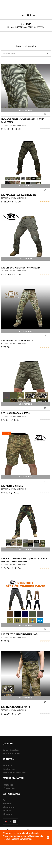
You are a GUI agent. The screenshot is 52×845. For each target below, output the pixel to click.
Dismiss (48, 837)
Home (10, 27)
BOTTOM (4, 125)
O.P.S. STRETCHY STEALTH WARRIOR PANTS (20, 634)
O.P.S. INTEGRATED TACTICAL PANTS (17, 340)
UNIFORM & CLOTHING (25, 27)
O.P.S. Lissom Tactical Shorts (15, 413)
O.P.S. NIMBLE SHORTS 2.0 (12, 486)
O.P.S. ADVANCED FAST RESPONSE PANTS (18, 195)
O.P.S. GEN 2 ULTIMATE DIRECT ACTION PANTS (20, 267)
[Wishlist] (44, 114)
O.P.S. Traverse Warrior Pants (15, 707)
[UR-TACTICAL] (26, 7)
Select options (25, 110)
